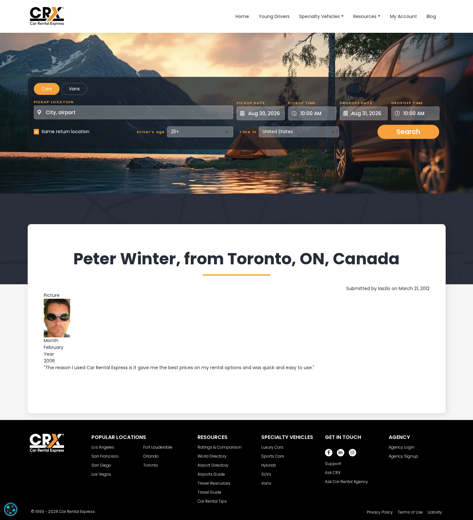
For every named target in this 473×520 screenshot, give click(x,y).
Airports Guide (211, 474)
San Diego (101, 465)
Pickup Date (250, 102)
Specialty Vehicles (319, 16)
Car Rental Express (77, 511)
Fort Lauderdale (157, 447)
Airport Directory (213, 465)
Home (242, 16)
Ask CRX (332, 472)
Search (408, 131)
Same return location (65, 131)
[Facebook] (328, 452)
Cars (47, 89)
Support (333, 463)
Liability (435, 512)
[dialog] (10, 509)
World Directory (212, 456)
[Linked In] (340, 452)
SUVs (266, 474)
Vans (74, 89)
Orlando (151, 456)
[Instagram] (352, 452)
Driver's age (151, 131)
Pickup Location (54, 102)
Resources (364, 16)
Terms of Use (410, 512)
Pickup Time (301, 102)
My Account (403, 16)
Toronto (150, 465)
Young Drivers (274, 16)
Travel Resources (214, 483)
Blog (431, 16)
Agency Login (401, 447)
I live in (248, 131)
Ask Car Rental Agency (346, 481)
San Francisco (105, 456)
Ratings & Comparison (220, 447)
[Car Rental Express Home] (47, 16)
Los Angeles (102, 447)
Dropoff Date (356, 102)
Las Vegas (101, 474)
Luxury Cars (272, 447)
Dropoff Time (407, 102)
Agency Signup (403, 456)
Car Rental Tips (212, 501)
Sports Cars (272, 456)
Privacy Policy (380, 512)
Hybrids (268, 465)
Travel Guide (209, 492)
